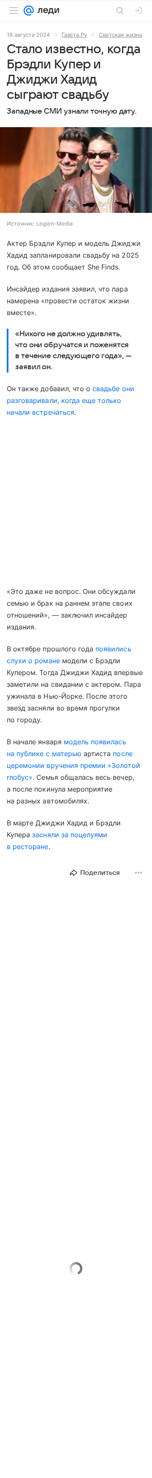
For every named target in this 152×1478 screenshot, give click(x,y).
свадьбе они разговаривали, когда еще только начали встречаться (70, 400)
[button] (76, 171)
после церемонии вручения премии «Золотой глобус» (73, 765)
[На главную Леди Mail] (46, 10)
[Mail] (29, 10)
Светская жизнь (120, 34)
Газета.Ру (74, 34)
